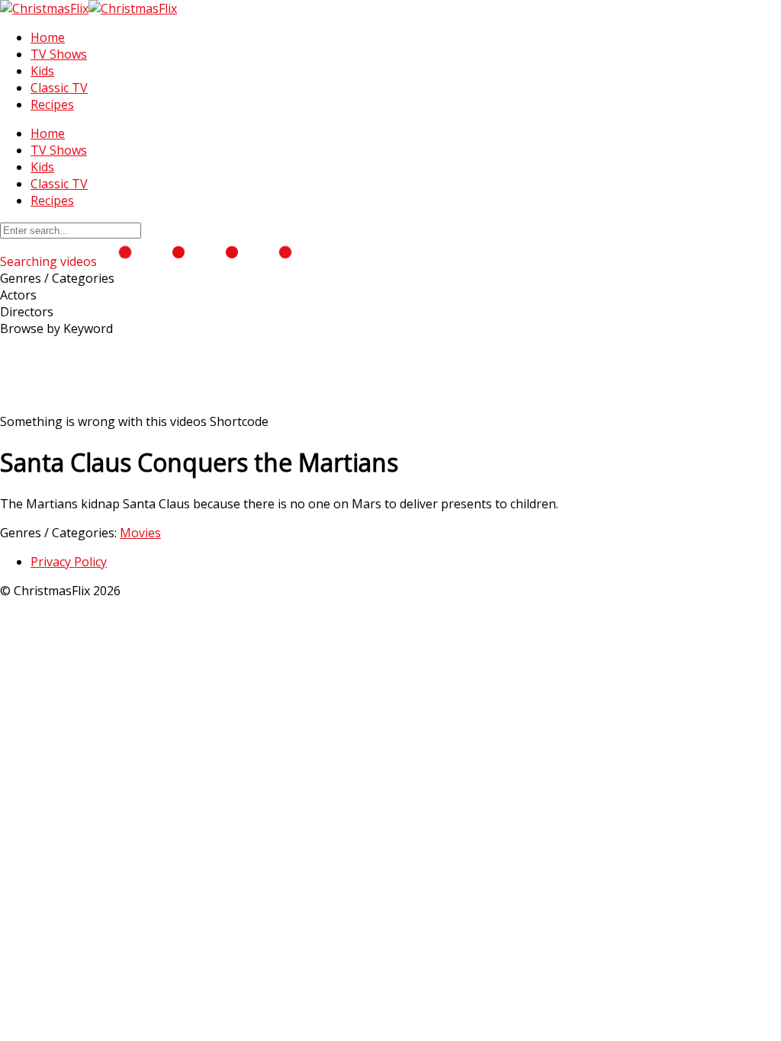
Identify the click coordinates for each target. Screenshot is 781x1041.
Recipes (52, 104)
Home (48, 37)
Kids (42, 70)
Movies (140, 532)
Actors (18, 295)
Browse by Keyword (56, 328)
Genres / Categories (57, 278)
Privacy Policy (69, 561)
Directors (26, 311)
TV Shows (59, 54)
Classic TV (59, 87)
